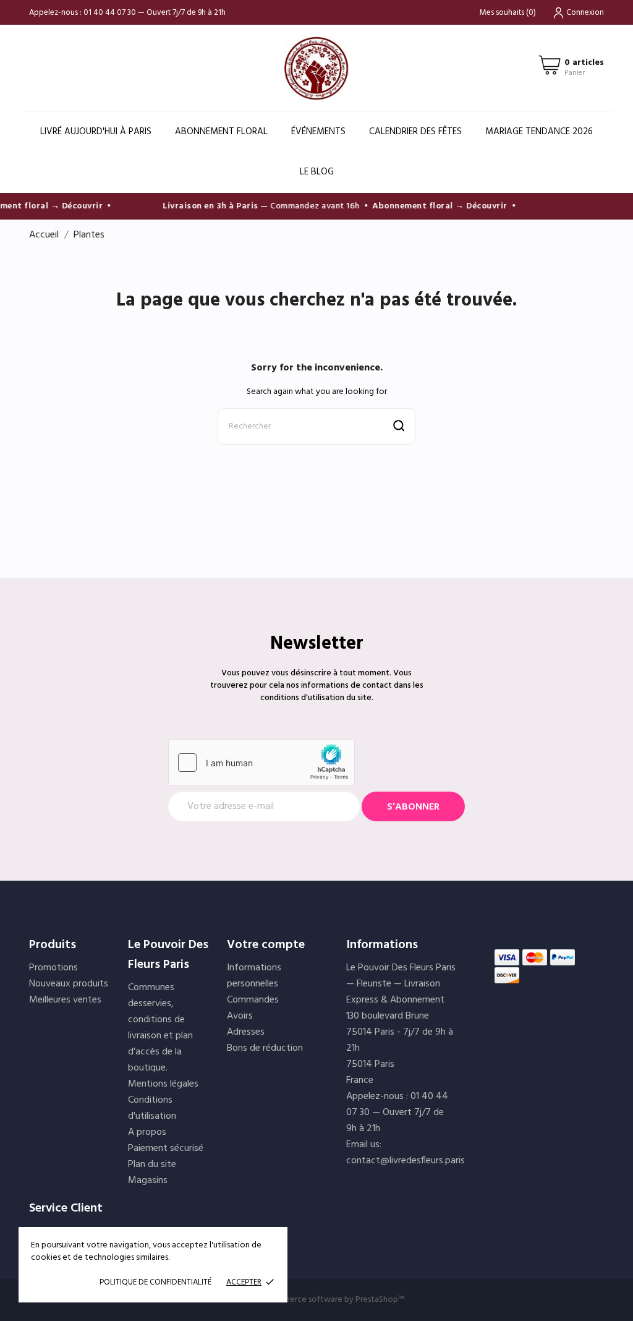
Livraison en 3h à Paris (204, 206)
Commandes (253, 1000)
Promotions (53, 968)
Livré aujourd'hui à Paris (95, 131)
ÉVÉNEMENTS (318, 131)
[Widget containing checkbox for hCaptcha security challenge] (261, 762)
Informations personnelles (254, 976)
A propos (147, 1132)
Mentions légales (163, 1084)
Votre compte (266, 945)
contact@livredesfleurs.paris (405, 1161)
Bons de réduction (265, 1048)
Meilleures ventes (65, 1000)
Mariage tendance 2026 (539, 131)
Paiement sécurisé (165, 1148)
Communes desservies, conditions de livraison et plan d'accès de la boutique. (160, 1028)
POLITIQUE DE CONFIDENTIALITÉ (155, 1282)
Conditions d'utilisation (152, 1108)
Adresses (246, 1032)
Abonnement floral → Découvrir (433, 206)
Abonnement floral (221, 131)
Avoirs (240, 1016)
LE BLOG (317, 172)
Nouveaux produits (68, 984)
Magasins (148, 1181)
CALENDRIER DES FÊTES (415, 131)
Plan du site (152, 1164)
